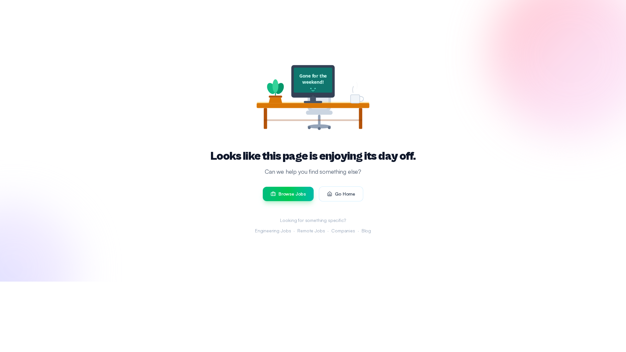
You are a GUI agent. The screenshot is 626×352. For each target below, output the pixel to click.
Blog (366, 230)
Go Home (345, 194)
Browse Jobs (292, 194)
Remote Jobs (311, 230)
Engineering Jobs (273, 230)
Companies (343, 230)
